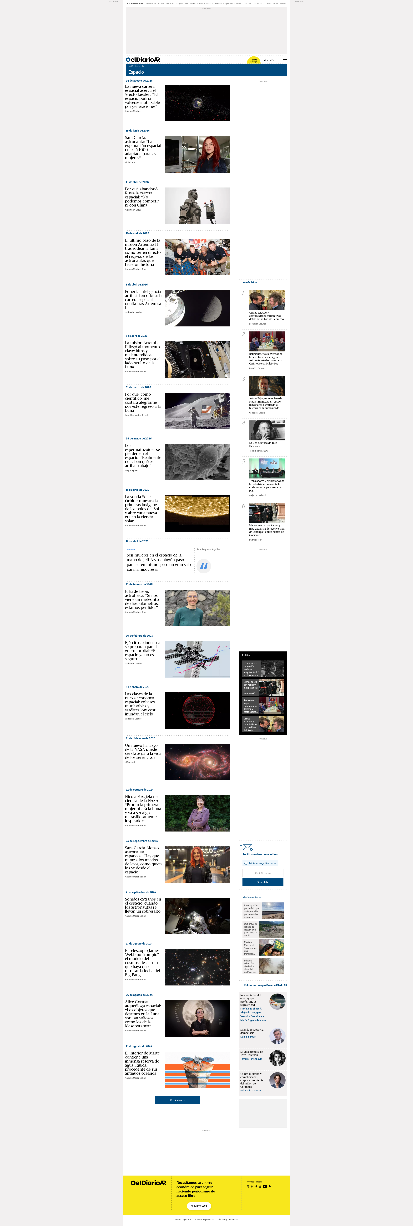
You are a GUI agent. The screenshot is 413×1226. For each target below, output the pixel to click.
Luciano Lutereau (272, 4)
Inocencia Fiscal (259, 4)
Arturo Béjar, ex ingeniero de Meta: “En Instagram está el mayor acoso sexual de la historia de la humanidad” (265, 403)
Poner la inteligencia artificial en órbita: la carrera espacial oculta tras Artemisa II (143, 299)
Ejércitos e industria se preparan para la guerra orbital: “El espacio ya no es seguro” (142, 650)
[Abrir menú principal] (285, 59)
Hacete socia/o (254, 61)
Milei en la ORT (151, 4)
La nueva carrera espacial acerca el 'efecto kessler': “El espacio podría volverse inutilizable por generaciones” (142, 96)
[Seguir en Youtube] (265, 1186)
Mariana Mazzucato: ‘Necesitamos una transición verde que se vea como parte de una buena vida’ (250, 948)
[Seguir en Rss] (270, 1186)
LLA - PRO (248, 4)
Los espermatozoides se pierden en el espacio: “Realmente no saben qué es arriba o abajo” (143, 455)
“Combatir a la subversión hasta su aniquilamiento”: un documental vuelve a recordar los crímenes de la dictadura (251, 669)
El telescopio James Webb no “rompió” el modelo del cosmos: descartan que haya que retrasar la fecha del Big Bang (142, 962)
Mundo (131, 549)
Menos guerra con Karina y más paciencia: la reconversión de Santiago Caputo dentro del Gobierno (267, 530)
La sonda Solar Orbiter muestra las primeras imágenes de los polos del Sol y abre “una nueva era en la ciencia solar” (142, 508)
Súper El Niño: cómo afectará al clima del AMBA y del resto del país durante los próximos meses (250, 966)
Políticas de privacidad (204, 1219)
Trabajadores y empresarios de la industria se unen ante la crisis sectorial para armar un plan (266, 485)
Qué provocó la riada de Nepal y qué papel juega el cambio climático (250, 929)
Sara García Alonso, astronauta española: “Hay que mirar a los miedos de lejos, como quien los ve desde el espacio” (143, 860)
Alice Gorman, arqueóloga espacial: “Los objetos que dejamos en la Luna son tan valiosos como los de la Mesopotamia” (143, 1014)
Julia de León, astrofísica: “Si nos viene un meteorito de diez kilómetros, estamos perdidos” (142, 599)
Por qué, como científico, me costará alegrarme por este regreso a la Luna (143, 402)
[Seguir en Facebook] (252, 1186)
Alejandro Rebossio (258, 495)
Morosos (161, 4)
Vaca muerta (238, 4)
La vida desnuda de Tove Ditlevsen (263, 444)
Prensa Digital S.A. (183, 1219)
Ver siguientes (177, 1100)
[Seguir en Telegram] (255, 1186)
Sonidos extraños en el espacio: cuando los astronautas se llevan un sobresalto (143, 905)
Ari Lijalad (209, 4)
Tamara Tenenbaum (258, 450)
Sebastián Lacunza (257, 323)
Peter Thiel (169, 4)
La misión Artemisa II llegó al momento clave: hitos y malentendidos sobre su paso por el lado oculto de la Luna (143, 354)
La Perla (202, 4)
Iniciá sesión (269, 60)
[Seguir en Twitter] (248, 1186)
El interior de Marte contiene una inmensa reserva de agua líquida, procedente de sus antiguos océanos (142, 1063)
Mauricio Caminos (257, 368)
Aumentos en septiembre (224, 4)
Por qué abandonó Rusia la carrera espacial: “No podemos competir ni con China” (142, 197)
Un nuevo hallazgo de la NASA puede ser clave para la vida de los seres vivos (143, 751)
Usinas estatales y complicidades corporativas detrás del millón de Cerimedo (266, 316)
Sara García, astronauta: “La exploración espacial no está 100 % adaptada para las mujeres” (143, 147)
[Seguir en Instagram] (260, 1186)
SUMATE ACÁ (199, 1206)
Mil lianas (283, 4)
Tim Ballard (194, 4)
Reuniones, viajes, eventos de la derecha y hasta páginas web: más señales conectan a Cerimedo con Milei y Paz (265, 358)
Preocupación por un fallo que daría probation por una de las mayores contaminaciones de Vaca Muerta (252, 911)
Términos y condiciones (228, 1219)
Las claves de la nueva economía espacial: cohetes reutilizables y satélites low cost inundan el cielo (140, 704)
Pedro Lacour (255, 539)
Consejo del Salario (181, 4)
